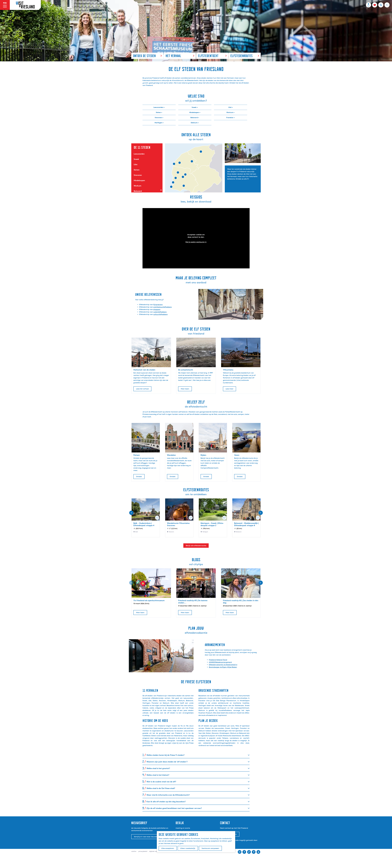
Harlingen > (159, 123)
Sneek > (195, 107)
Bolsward (138, 191)
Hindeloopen (139, 180)
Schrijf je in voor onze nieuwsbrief (147, 837)
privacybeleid (142, 851)
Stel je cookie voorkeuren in (196, 242)
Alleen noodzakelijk (187, 848)
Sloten (136, 170)
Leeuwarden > (159, 107)
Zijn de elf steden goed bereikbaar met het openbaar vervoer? (174, 808)
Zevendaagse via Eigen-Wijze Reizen (223, 667)
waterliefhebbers (159, 312)
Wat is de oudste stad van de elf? (161, 781)
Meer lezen (185, 389)
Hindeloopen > (194, 112)
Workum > (230, 112)
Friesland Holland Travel (218, 660)
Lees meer (229, 389)
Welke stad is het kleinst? (157, 775)
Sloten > (159, 112)
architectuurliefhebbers (162, 307)
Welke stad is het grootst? (158, 768)
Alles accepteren (167, 848)
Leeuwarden (139, 154)
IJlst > (230, 107)
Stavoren (138, 175)
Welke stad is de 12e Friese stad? (160, 788)
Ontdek (139, 476)
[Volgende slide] (260, 513)
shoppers (156, 309)
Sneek (136, 159)
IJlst (135, 164)
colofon (133, 851)
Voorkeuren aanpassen (210, 848)
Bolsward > (194, 117)
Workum (137, 185)
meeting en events (183, 828)
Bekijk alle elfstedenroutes (196, 546)
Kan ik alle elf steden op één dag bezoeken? (166, 801)
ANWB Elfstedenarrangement (220, 662)
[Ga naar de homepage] (25, 5)
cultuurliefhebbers (160, 314)
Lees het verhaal (142, 389)
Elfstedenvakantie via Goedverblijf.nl (223, 665)
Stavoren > (159, 117)
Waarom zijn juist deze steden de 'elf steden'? (167, 761)
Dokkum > (195, 123)
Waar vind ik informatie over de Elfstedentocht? (168, 795)
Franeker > (230, 117)
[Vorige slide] (131, 583)
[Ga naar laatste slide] (131, 513)
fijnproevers (158, 305)
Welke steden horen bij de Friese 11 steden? (165, 755)
